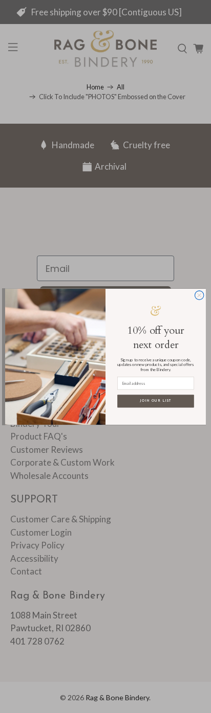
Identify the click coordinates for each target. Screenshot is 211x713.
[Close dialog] (199, 295)
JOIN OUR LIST (155, 401)
